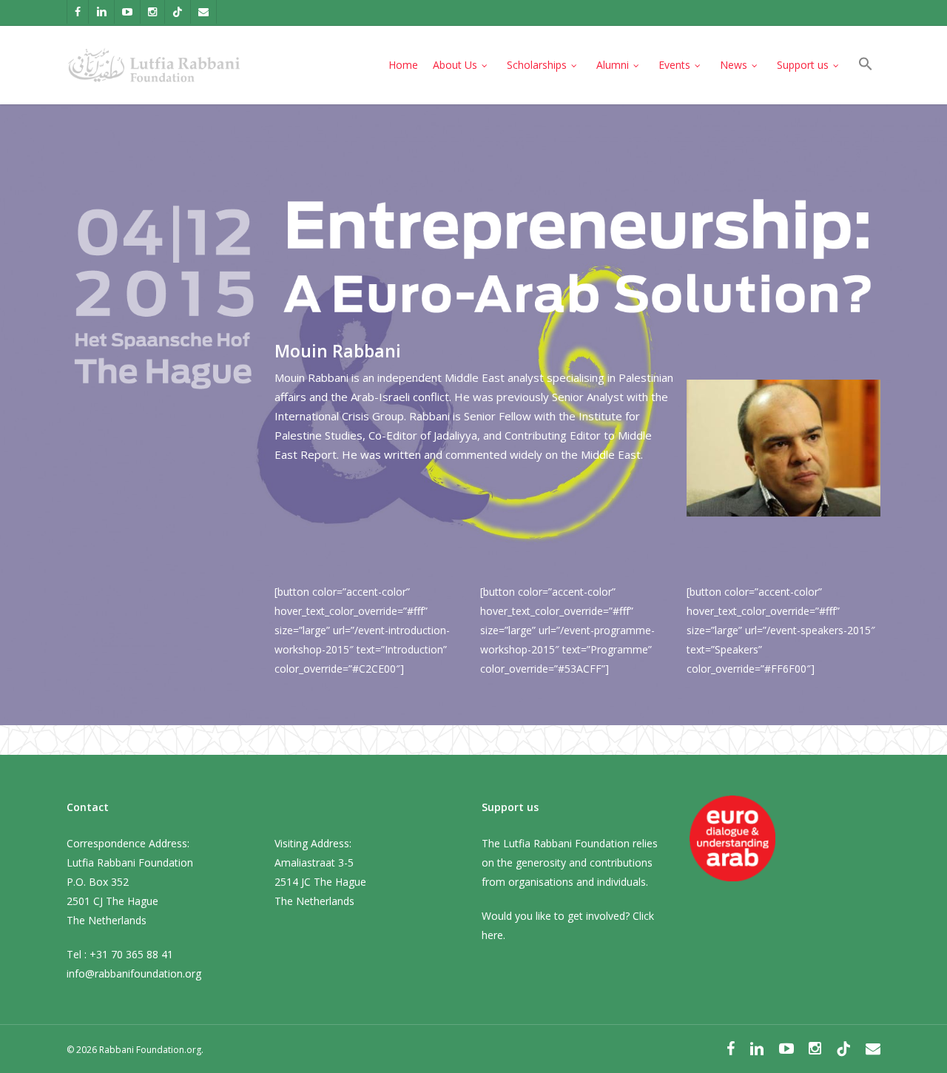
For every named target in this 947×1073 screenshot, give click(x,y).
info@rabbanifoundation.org (134, 973)
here (492, 935)
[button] (865, 65)
